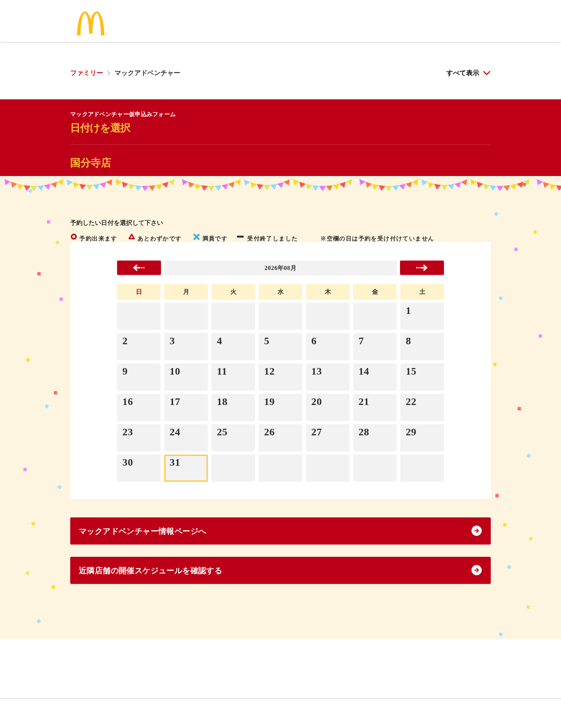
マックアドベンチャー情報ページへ (142, 531)
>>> (422, 268)
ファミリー (86, 72)
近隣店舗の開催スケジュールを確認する (150, 570)
